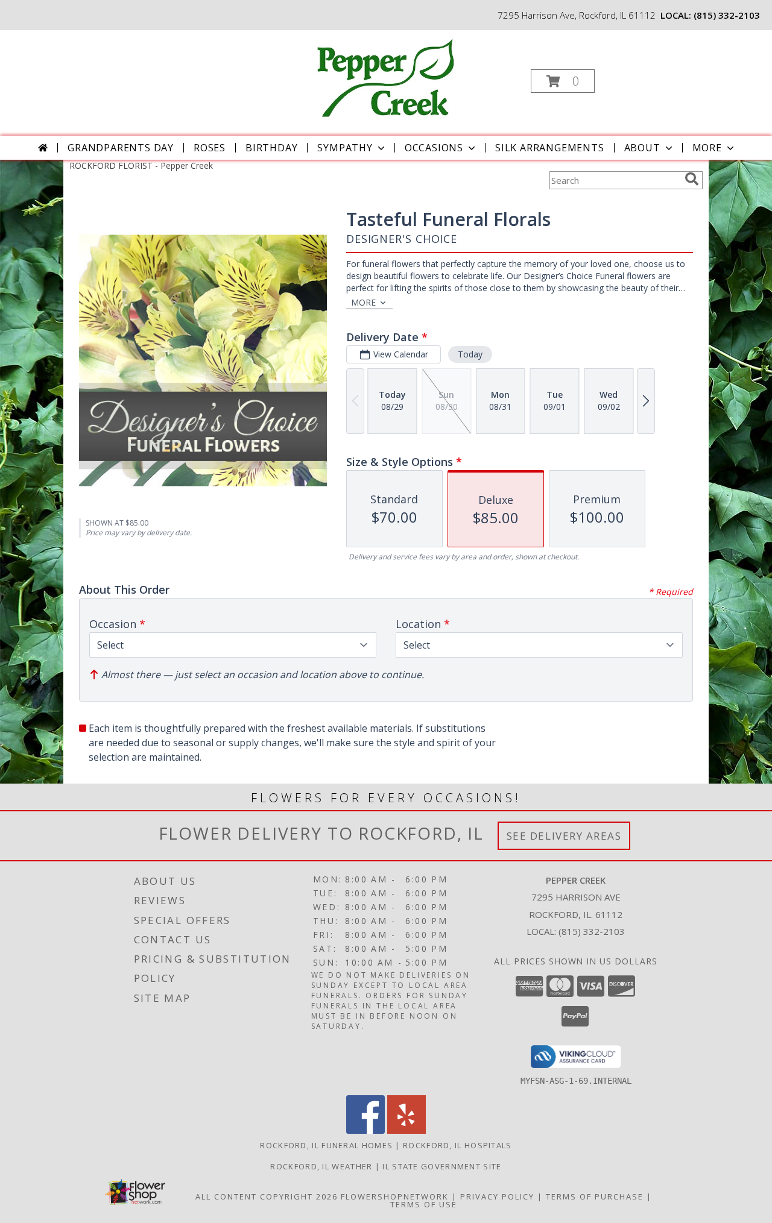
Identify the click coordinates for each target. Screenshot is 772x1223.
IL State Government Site (441, 1166)
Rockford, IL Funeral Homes (326, 1145)
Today (470, 354)
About (642, 147)
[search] (692, 179)
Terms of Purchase (595, 1196)
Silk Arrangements (549, 147)
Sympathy (344, 147)
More (707, 147)
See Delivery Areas (564, 836)
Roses (210, 147)
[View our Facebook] (365, 1130)
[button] (563, 81)
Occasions (434, 147)
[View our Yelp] (406, 1130)
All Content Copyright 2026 (266, 1196)
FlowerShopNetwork (395, 1196)
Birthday (271, 147)
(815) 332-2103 (727, 15)
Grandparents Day (121, 147)
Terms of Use (423, 1204)
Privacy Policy (497, 1196)
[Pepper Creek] (384, 77)
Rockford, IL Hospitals (457, 1145)
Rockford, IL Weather (321, 1166)
